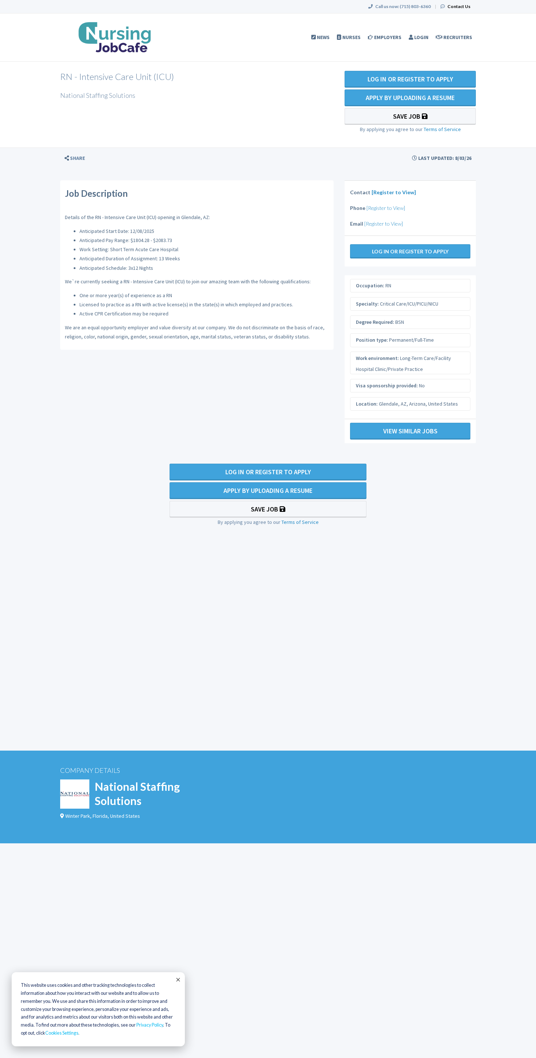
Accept (177, 979)
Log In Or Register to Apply (410, 79)
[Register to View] (394, 192)
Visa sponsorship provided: (387, 385)
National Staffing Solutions (137, 793)
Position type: (372, 340)
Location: (367, 403)
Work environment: (377, 358)
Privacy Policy (149, 1025)
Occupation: (370, 285)
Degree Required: (375, 322)
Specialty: (367, 303)
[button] (74, 158)
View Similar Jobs (410, 431)
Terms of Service (442, 129)
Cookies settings (61, 1033)
